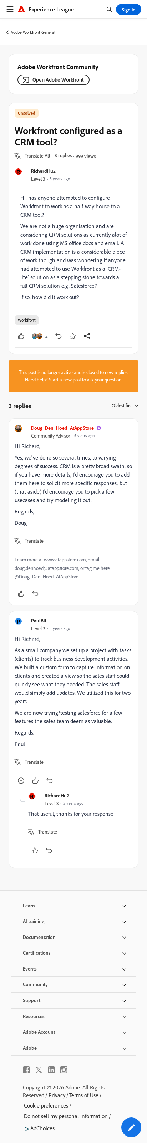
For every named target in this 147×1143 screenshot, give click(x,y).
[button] (37, 156)
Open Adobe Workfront (58, 79)
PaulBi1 (38, 620)
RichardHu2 (43, 171)
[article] (73, 511)
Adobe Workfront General (33, 32)
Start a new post (65, 380)
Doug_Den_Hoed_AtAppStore (62, 428)
